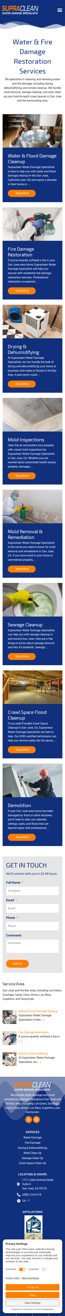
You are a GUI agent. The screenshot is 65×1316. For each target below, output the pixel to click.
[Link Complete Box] (32, 158)
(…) (43, 1019)
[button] (60, 10)
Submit (17, 963)
